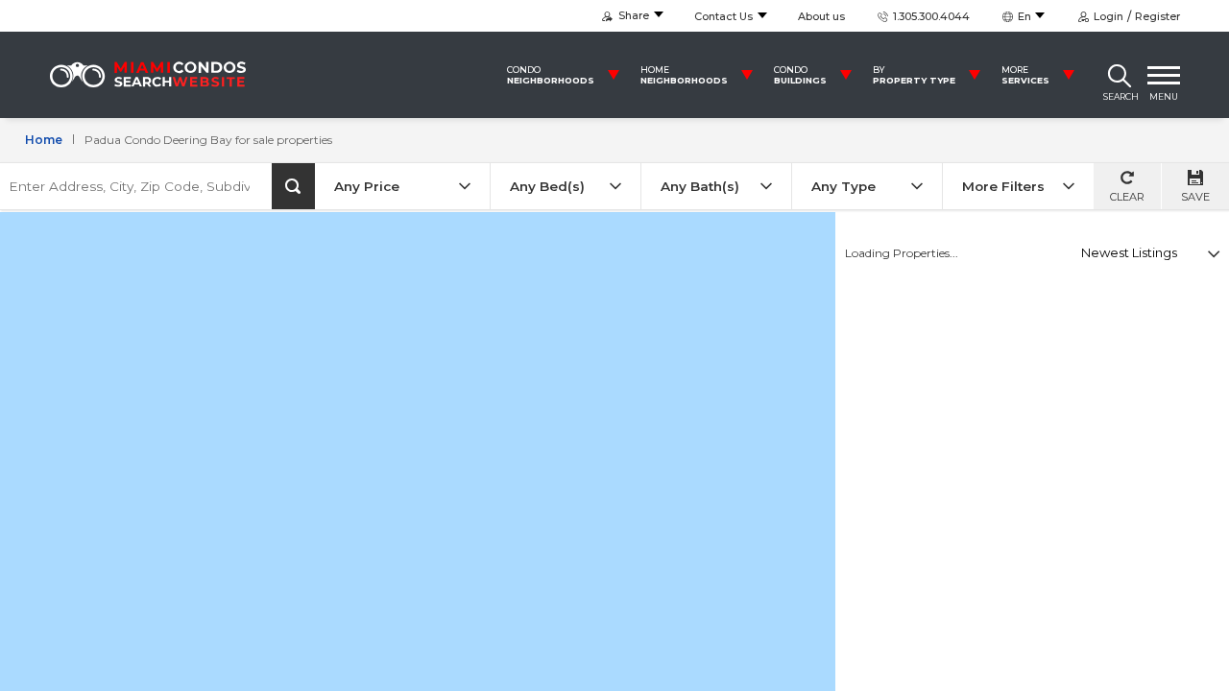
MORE (1025, 74)
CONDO (550, 74)
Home (43, 139)
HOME (684, 74)
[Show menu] (1163, 74)
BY (914, 74)
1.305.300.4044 (930, 16)
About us (821, 16)
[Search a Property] (1119, 74)
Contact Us (723, 16)
